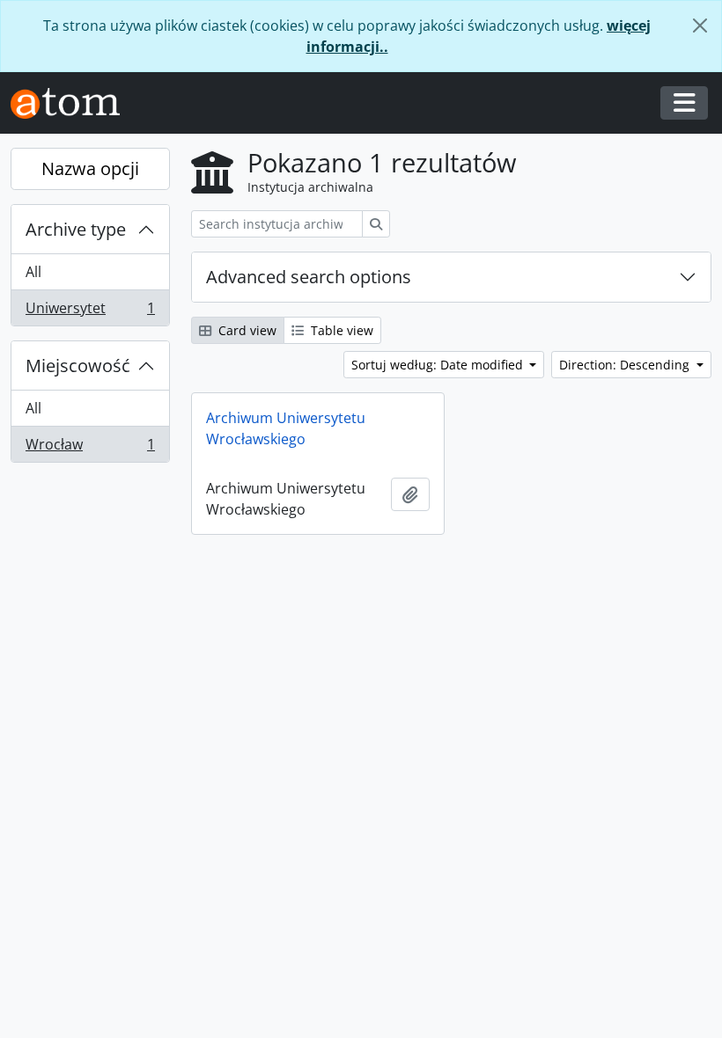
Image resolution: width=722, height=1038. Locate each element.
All (33, 271)
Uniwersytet (90, 311)
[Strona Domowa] (72, 103)
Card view (245, 330)
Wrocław (90, 448)
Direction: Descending (626, 364)
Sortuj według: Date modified (439, 364)
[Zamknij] (700, 25)
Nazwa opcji (90, 168)
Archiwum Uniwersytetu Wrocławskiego (285, 428)
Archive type (76, 229)
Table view (340, 330)
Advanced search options (308, 277)
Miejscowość (78, 365)
